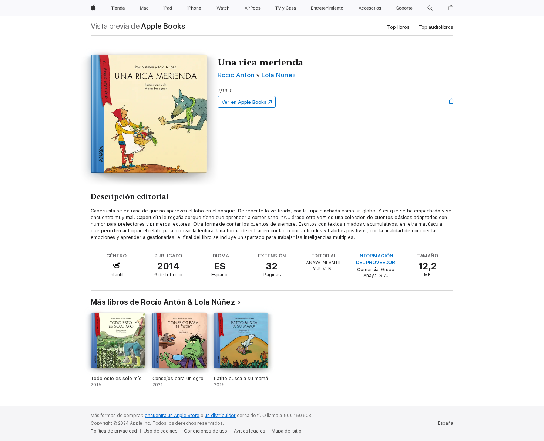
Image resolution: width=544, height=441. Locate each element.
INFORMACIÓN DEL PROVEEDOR (375, 259)
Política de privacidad (114, 431)
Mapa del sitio (286, 431)
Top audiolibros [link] (436, 27)
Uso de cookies (160, 431)
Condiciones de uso (205, 431)
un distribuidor (220, 415)
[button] (430, 8)
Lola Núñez (279, 75)
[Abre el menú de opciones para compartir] (451, 102)
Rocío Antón (236, 75)
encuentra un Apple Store (172, 415)
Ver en (244, 102)
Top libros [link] (398, 27)
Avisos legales (249, 431)
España (445, 423)
